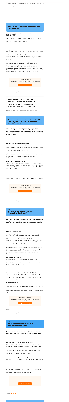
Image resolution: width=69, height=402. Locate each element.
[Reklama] (34, 14)
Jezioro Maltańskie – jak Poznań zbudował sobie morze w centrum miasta (23, 102)
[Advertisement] (25, 46)
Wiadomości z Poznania (12, 3)
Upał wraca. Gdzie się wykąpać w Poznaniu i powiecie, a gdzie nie (21, 106)
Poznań (17, 110)
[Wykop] (16, 92)
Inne (43, 3)
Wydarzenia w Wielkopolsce (35, 3)
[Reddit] (18, 92)
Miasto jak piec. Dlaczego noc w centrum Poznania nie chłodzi (20, 104)
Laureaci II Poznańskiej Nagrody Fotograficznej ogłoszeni (20, 212)
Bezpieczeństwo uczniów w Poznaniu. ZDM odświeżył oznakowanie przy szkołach (24, 121)
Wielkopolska (13, 110)
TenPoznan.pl (8, 110)
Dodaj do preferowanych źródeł (25, 303)
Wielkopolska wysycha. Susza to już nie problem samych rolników (21, 101)
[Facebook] (11, 92)
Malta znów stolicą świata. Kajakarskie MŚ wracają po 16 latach (20, 99)
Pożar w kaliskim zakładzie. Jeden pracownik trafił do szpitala (21, 324)
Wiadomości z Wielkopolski (23, 3)
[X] (13, 92)
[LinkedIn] (20, 92)
